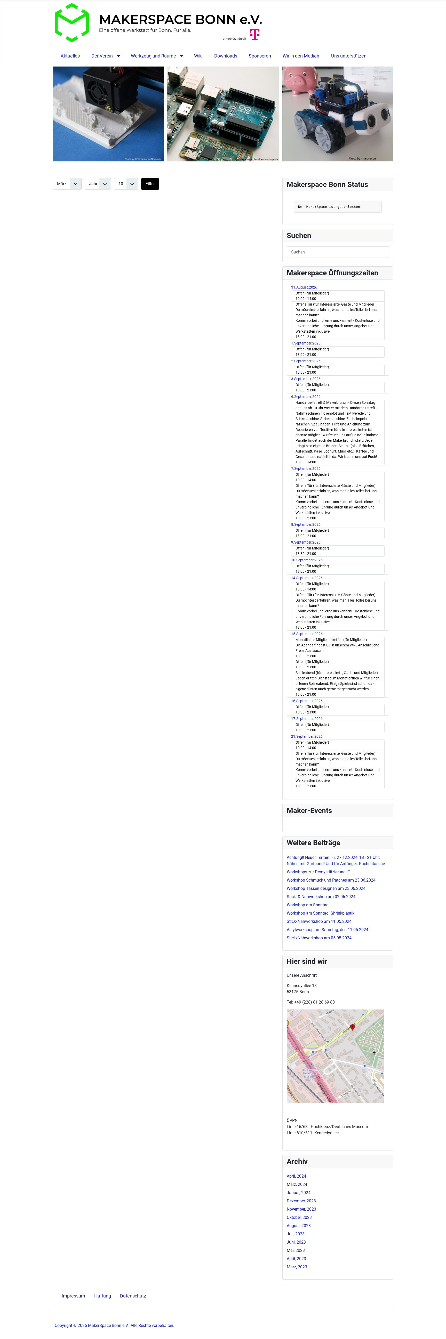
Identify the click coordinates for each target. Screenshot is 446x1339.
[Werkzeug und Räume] (180, 56)
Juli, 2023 (296, 1233)
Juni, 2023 (296, 1242)
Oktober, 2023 (299, 1217)
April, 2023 (296, 1258)
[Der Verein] (117, 56)
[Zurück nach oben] (437, 1329)
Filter (150, 183)
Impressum (73, 1296)
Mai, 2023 (296, 1250)
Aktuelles (70, 56)
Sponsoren (260, 56)
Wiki (198, 56)
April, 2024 (296, 1176)
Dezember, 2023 (301, 1200)
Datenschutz (133, 1296)
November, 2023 (301, 1209)
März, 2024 (297, 1184)
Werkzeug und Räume (153, 56)
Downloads (225, 56)
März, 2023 (297, 1266)
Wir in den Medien (301, 56)
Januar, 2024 (298, 1192)
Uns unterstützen (349, 56)
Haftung (102, 1296)
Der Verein (102, 56)
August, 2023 (299, 1225)
